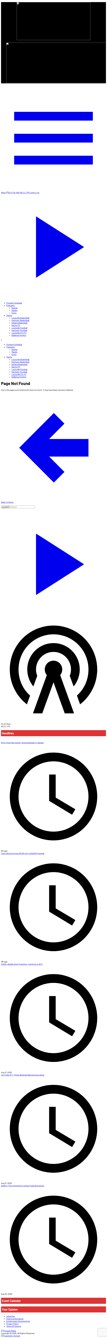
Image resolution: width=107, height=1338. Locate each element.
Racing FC (15, 325)
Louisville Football (19, 328)
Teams (9, 315)
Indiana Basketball (19, 323)
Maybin (14, 310)
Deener (14, 308)
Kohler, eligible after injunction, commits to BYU (22, 964)
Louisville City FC (18, 333)
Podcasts (10, 305)
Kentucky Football (19, 330)
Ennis (13, 313)
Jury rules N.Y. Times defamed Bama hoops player (22, 1075)
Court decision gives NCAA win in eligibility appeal (22, 853)
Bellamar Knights (18, 335)
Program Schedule (14, 303)
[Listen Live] (53, 562)
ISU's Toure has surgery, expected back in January (22, 742)
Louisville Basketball (20, 318)
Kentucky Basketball (20, 320)
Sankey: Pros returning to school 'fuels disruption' (22, 1185)
